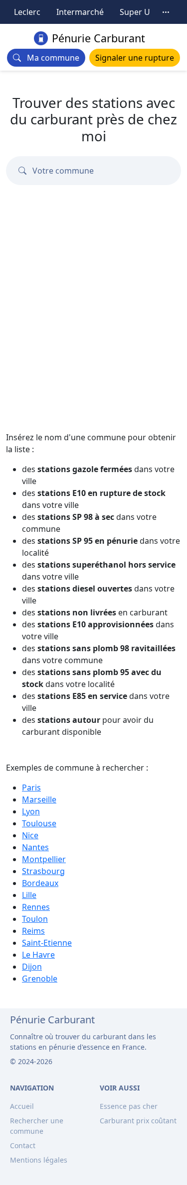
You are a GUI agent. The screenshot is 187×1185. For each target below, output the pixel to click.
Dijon (32, 966)
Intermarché (80, 11)
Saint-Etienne (47, 942)
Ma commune (50, 57)
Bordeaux (40, 883)
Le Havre (38, 954)
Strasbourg (43, 871)
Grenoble (39, 978)
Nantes (35, 847)
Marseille (39, 799)
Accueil (22, 1106)
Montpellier (44, 859)
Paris (31, 787)
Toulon (35, 918)
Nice (30, 835)
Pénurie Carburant (98, 38)
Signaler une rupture (134, 57)
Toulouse (39, 823)
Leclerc (27, 11)
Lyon (31, 811)
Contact (22, 1145)
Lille (29, 894)
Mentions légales (38, 1160)
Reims (33, 930)
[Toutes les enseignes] (166, 12)
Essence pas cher (129, 1106)
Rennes (36, 906)
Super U (135, 11)
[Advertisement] (93, 326)
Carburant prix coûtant (138, 1120)
